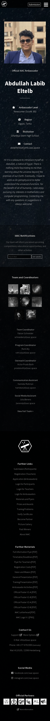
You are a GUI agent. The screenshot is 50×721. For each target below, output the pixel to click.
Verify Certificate (25, 514)
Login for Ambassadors (25, 494)
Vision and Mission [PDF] (25, 572)
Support (15, 635)
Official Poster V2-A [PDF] (25, 602)
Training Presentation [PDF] (25, 582)
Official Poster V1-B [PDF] (25, 597)
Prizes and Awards (25, 504)
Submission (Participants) (25, 468)
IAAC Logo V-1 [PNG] (25, 617)
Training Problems (25, 509)
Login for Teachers (25, 489)
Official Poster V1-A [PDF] (25, 592)
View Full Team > (25, 411)
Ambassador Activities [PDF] (25, 587)
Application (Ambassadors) (25, 479)
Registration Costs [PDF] (25, 567)
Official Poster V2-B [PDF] (25, 607)
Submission (34, 4)
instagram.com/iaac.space (26, 678)
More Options (30, 635)
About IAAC (25, 534)
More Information (26, 709)
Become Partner (25, 519)
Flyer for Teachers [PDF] (25, 562)
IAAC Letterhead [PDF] (25, 612)
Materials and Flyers (25, 499)
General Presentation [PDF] (25, 577)
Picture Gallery (25, 524)
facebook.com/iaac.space (27, 673)
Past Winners (25, 529)
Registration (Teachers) (25, 474)
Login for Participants (25, 484)
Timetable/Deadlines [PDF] (25, 557)
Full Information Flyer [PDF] (25, 551)
